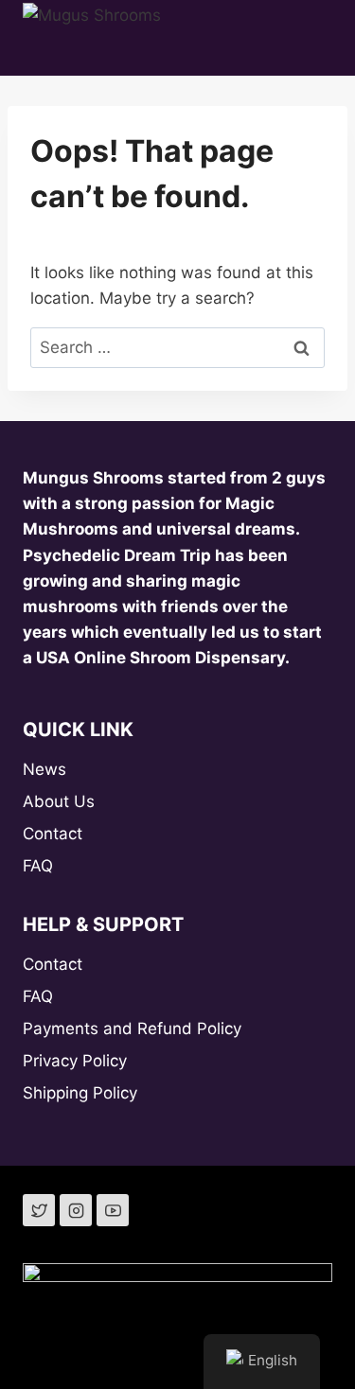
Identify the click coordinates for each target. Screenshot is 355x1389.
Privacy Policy (75, 1060)
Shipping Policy (80, 1092)
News (44, 769)
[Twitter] (39, 1210)
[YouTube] (113, 1210)
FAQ (38, 865)
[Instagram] (76, 1210)
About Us (59, 801)
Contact (52, 833)
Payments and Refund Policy (132, 1028)
